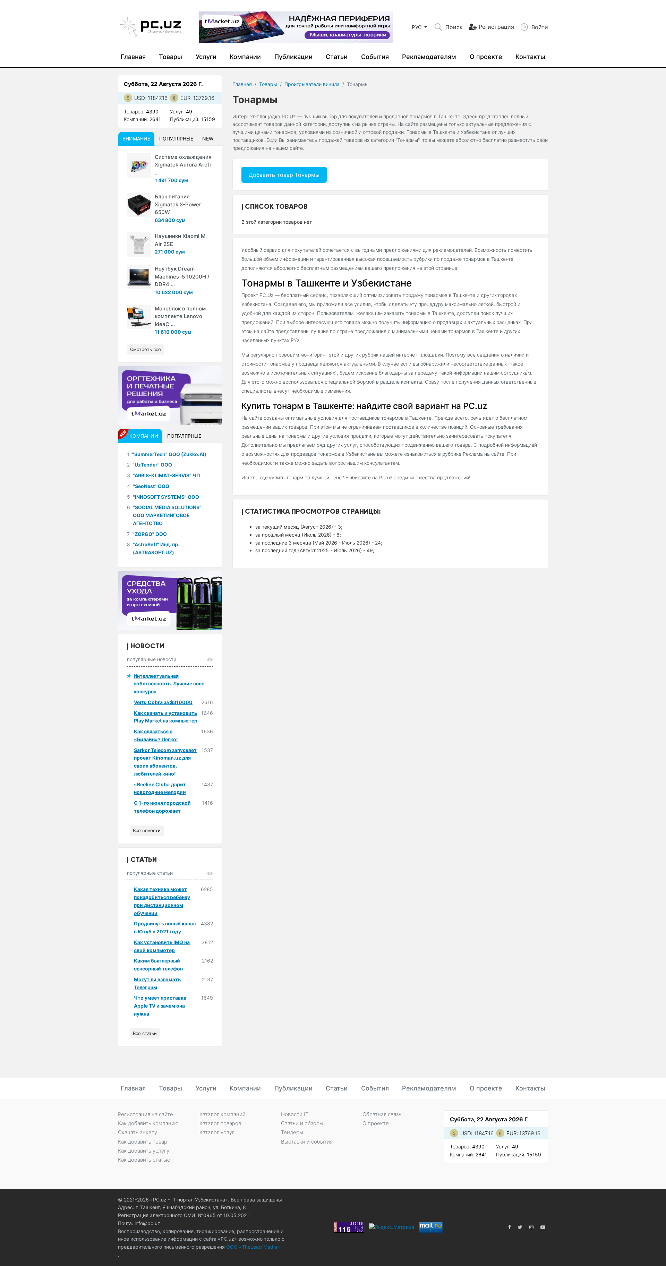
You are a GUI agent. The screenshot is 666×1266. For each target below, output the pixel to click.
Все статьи (145, 1033)
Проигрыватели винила (312, 84)
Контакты (530, 56)
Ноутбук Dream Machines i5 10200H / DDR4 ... (182, 276)
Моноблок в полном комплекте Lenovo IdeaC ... (180, 316)
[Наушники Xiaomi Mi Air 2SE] (139, 244)
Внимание (136, 139)
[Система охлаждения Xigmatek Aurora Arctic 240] (139, 165)
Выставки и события (307, 1141)
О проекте (486, 56)
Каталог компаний (222, 1114)
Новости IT (294, 1114)
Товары (170, 56)
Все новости (147, 830)
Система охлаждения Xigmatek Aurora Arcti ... (183, 165)
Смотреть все (145, 349)
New (207, 139)
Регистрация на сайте (145, 1114)
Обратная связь (381, 1114)
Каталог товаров (220, 1123)
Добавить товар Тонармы (284, 174)
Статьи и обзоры (302, 1123)
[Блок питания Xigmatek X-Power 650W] (139, 205)
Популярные (176, 139)
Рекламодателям (429, 56)
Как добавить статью (144, 1159)
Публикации (293, 56)
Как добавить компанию (148, 1123)
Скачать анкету (137, 1132)
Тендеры (292, 1132)
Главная (133, 56)
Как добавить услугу (143, 1150)
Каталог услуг (216, 1132)
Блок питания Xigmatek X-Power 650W (178, 204)
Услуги (206, 56)
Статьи (337, 56)
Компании (245, 56)
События (375, 56)
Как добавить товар (142, 1141)
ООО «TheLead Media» (252, 1247)
